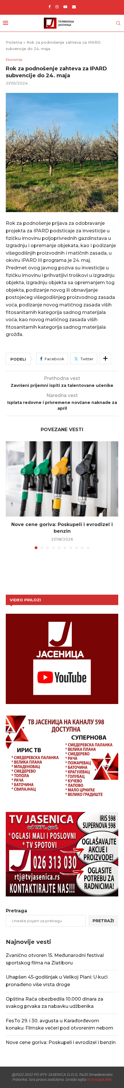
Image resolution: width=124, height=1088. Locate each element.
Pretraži (103, 920)
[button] (11, 495)
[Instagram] (57, 6)
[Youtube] (65, 6)
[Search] (118, 23)
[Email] (74, 6)
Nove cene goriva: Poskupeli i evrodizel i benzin (61, 1042)
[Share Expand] (105, 358)
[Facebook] (49, 6)
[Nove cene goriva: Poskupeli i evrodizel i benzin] (62, 479)
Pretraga (16, 911)
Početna (14, 42)
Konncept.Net (99, 1079)
